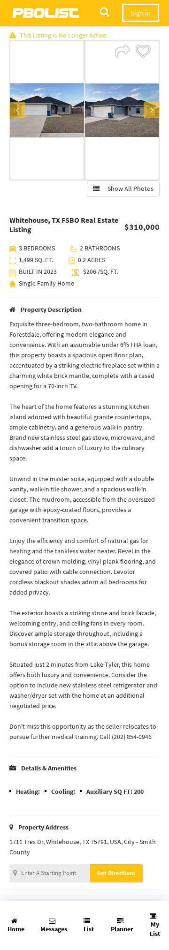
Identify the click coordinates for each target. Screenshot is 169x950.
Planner (122, 929)
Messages (53, 929)
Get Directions (116, 873)
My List (155, 929)
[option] (46, 110)
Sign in (141, 12)
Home (16, 929)
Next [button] (152, 110)
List (89, 929)
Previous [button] (17, 110)
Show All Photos (128, 188)
